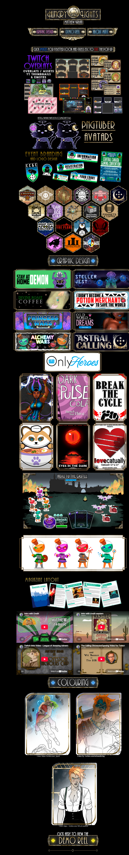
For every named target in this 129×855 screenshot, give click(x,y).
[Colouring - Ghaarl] (98, 759)
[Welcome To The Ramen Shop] (36, 470)
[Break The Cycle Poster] (110, 421)
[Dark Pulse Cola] (73, 421)
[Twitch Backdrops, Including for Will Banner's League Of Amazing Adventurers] (73, 115)
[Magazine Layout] (73, 609)
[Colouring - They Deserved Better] (47, 759)
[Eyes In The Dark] (73, 470)
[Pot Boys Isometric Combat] (73, 529)
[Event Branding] (73, 183)
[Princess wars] (36, 421)
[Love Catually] (110, 470)
